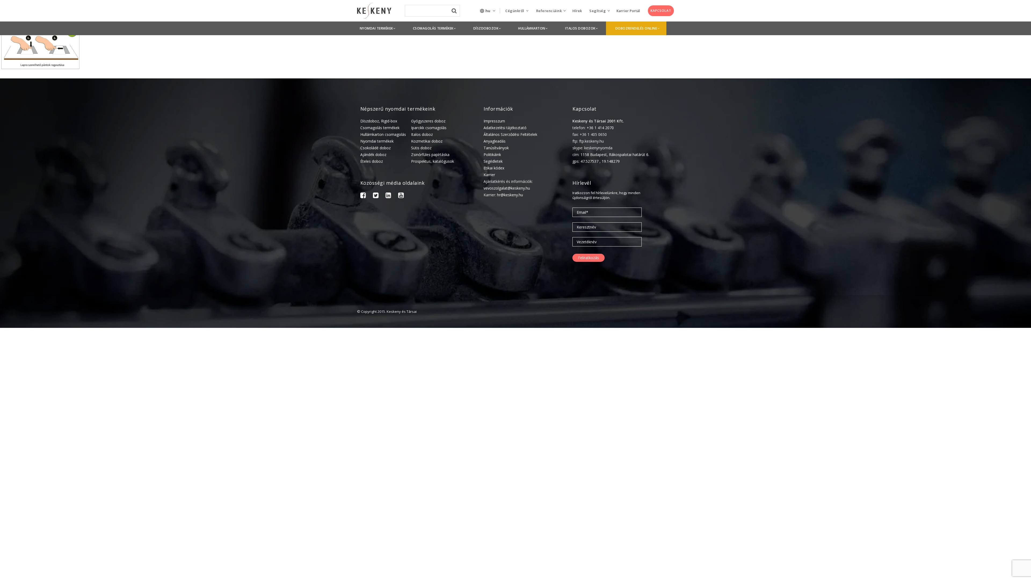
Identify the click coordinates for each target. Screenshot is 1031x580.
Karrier (489, 174)
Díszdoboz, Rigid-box (378, 121)
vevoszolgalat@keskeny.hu (507, 188)
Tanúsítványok (496, 147)
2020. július (956, 460)
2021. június (957, 410)
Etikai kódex (494, 168)
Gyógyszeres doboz (428, 121)
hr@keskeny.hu (510, 194)
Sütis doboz (421, 147)
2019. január (958, 543)
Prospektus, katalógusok (432, 161)
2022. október (959, 352)
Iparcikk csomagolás (428, 127)
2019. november (961, 493)
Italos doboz (422, 134)
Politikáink (492, 154)
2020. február (959, 485)
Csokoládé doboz (375, 147)
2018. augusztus (961, 568)
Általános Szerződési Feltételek (510, 134)
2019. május (957, 518)
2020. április (957, 477)
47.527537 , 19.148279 (600, 161)
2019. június (957, 510)
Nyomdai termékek (377, 141)
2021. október (959, 393)
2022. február (959, 377)
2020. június (957, 468)
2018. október (959, 560)
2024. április (957, 335)
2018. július (956, 576)
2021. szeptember (963, 402)
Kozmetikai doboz (426, 141)
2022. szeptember (963, 360)
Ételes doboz (371, 161)
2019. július (956, 502)
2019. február (959, 535)
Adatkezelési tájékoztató (505, 127)
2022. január (958, 385)
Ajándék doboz (373, 154)
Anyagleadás (495, 141)
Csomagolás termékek (380, 127)
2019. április (957, 527)
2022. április (957, 368)
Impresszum (494, 121)
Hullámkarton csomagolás (383, 134)
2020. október (959, 443)
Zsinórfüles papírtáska (430, 154)
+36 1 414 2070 (600, 127)
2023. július (956, 343)
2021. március (959, 418)
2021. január (958, 435)
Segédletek (493, 161)
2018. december (961, 551)
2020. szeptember (963, 452)
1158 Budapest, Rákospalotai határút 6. (614, 154)
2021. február (959, 427)
